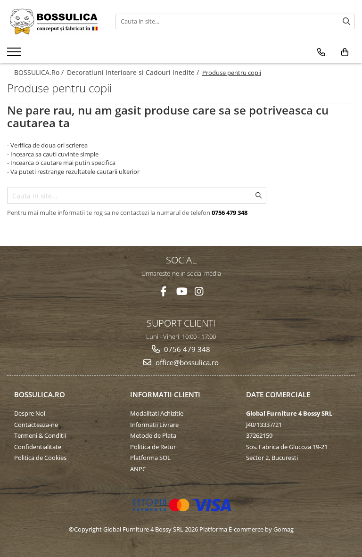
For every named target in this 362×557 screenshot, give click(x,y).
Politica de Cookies (40, 457)
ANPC (138, 469)
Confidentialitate (37, 446)
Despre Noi (29, 413)
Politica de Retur (153, 446)
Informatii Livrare (154, 424)
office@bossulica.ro (186, 362)
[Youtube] (181, 291)
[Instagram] (199, 291)
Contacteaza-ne (36, 424)
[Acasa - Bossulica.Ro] (54, 21)
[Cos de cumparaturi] (345, 52)
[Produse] (15, 55)
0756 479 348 (186, 349)
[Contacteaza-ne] (321, 52)
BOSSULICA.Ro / (40, 72)
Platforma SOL (150, 457)
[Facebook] (163, 291)
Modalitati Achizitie (156, 413)
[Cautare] (346, 21)
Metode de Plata (153, 435)
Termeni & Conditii (40, 435)
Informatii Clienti (165, 394)
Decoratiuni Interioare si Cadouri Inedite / (134, 72)
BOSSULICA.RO (39, 394)
